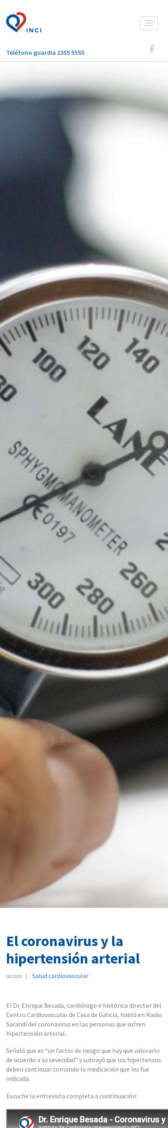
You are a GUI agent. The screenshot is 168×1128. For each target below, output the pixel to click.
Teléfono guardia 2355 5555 (45, 52)
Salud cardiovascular (60, 976)
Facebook (152, 49)
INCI (26, 22)
